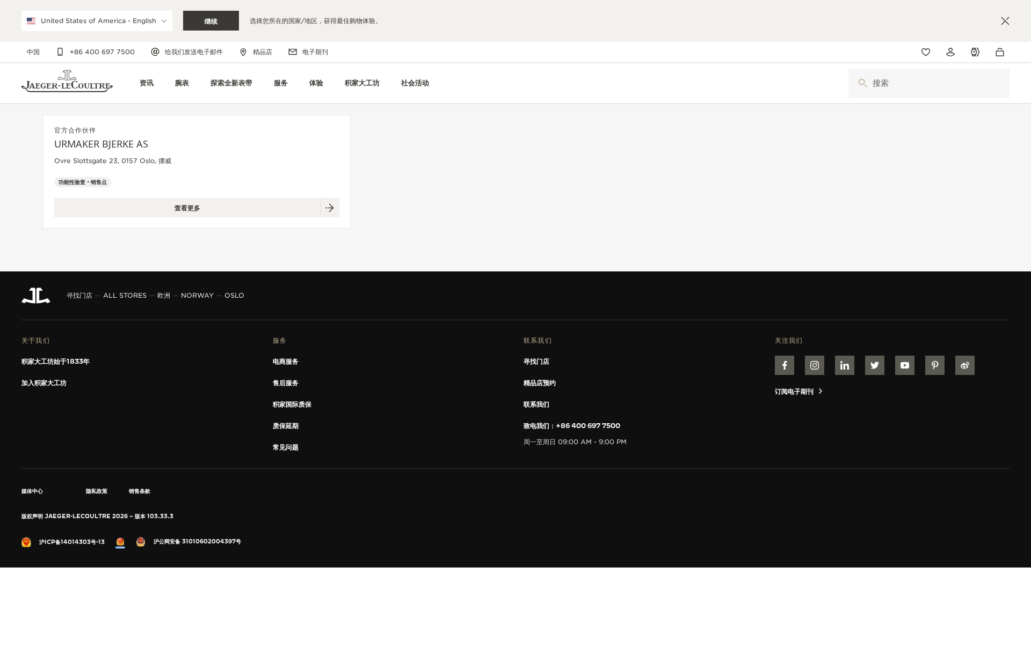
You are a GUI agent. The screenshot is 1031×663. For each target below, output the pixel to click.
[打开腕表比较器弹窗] (975, 52)
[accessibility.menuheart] (925, 52)
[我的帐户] (950, 52)
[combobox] (929, 83)
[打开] (862, 83)
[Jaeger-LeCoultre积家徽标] (35, 296)
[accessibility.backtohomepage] (67, 83)
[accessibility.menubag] (1003, 52)
